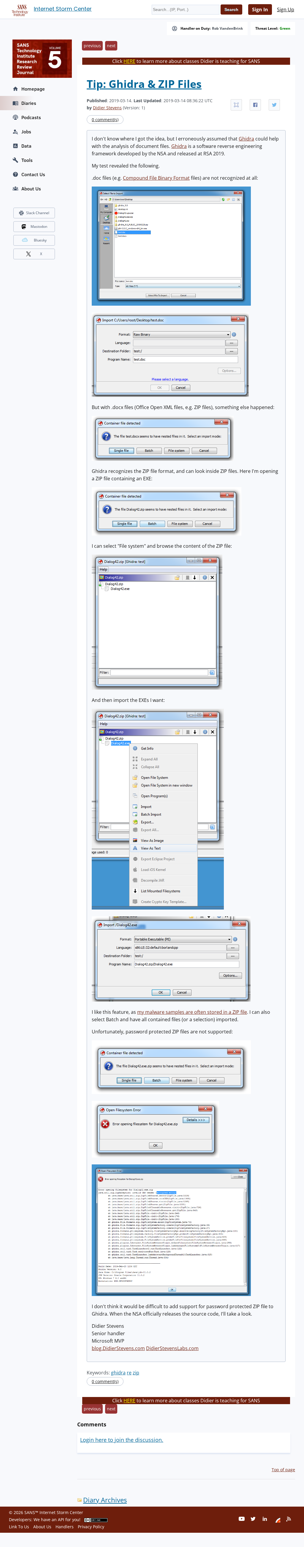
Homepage (33, 89)
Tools (27, 160)
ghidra (118, 1372)
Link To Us (19, 1526)
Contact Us (33, 174)
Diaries (28, 103)
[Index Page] (19, 9)
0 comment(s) (105, 119)
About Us (31, 188)
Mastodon (39, 226)
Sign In (260, 9)
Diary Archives (105, 1500)
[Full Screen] (236, 104)
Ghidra (246, 138)
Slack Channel (37, 212)
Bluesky (40, 240)
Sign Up (285, 9)
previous (92, 45)
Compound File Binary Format (156, 178)
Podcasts (31, 117)
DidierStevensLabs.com (172, 1348)
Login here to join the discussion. (121, 1439)
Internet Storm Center (63, 8)
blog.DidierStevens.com (118, 1348)
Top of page (283, 1469)
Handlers (65, 1526)
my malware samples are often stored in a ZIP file (192, 1012)
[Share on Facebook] (255, 104)
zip (136, 1372)
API (61, 1519)
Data (26, 146)
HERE (129, 61)
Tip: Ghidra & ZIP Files (144, 84)
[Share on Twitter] (274, 104)
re (129, 1372)
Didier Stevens (107, 107)
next (111, 45)
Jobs (26, 131)
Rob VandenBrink (227, 28)
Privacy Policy (91, 1526)
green (285, 28)
